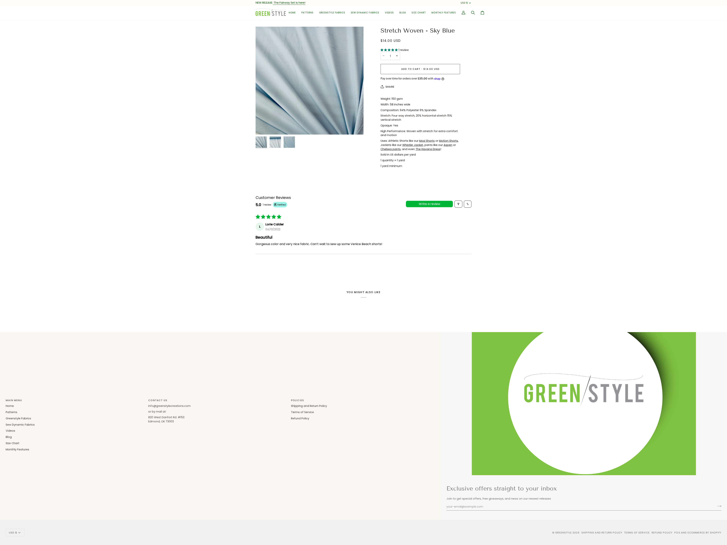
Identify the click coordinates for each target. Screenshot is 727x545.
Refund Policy (300, 418)
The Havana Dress (428, 149)
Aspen (448, 145)
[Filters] (458, 204)
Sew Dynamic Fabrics (20, 425)
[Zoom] (310, 81)
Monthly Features (17, 449)
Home (10, 406)
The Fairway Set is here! (289, 3)
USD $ (464, 2)
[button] (307, 13)
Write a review (429, 204)
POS (677, 532)
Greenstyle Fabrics (18, 418)
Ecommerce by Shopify (704, 532)
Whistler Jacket (412, 145)
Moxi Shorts (427, 141)
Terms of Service (302, 412)
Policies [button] (297, 400)
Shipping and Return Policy (309, 406)
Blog (9, 437)
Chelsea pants (391, 149)
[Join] (718, 506)
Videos (10, 431)
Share (389, 87)
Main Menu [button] (14, 400)
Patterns (11, 412)
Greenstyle (563, 532)
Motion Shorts (448, 141)
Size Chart (12, 443)
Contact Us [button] (157, 400)
